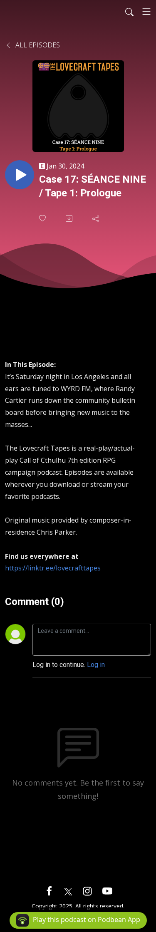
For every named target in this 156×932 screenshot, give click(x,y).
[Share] (97, 218)
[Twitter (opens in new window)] (68, 891)
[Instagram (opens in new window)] (87, 891)
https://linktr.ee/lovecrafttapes (53, 568)
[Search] (129, 11)
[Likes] (43, 218)
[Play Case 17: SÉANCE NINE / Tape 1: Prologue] (19, 174)
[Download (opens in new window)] (70, 218)
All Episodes (37, 45)
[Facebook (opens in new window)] (49, 891)
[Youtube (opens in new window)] (107, 891)
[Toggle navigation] (146, 12)
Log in (96, 665)
